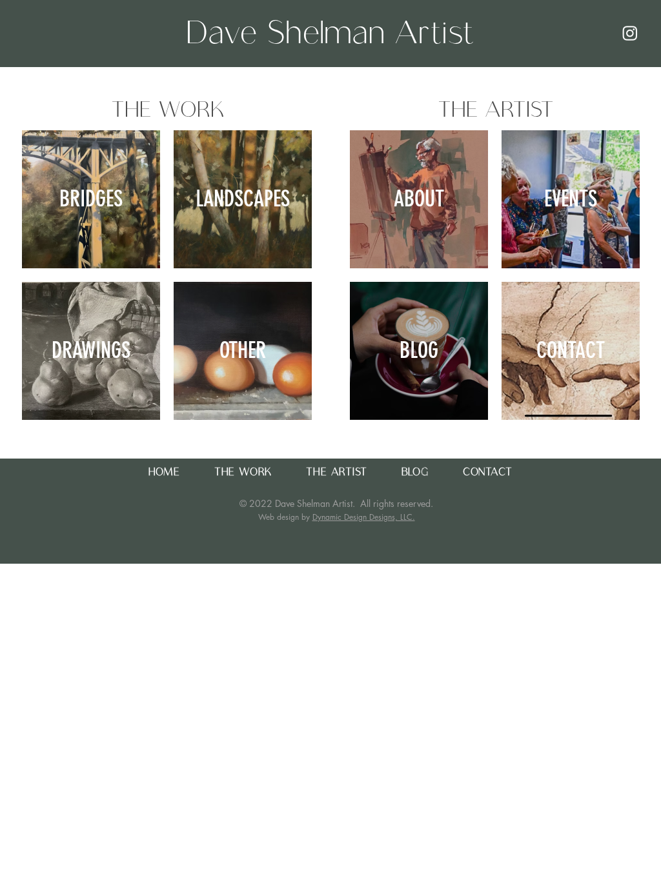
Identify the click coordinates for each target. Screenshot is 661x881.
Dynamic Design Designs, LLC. (363, 516)
